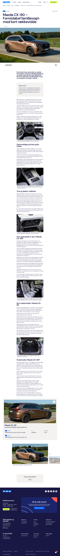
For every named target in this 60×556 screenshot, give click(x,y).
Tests (12, 5)
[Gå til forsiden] (6, 2)
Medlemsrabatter (49, 524)
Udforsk (8, 5)
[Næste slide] (50, 454)
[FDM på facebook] (46, 491)
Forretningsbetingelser (6, 554)
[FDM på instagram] (51, 491)
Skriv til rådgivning (24, 521)
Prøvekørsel (17, 5)
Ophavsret (15, 551)
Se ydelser (47, 535)
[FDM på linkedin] (54, 491)
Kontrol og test (36, 535)
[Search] (48, 2)
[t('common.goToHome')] (7, 491)
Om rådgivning (23, 523)
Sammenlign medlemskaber (50, 521)
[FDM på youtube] (56, 491)
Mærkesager (36, 523)
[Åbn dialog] (54, 401)
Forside (4, 5)
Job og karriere (36, 524)
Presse (35, 525)
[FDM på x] (48, 491)
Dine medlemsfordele (49, 523)
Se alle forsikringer (24, 535)
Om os (35, 521)
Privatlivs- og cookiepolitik (7, 551)
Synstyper (35, 537)
